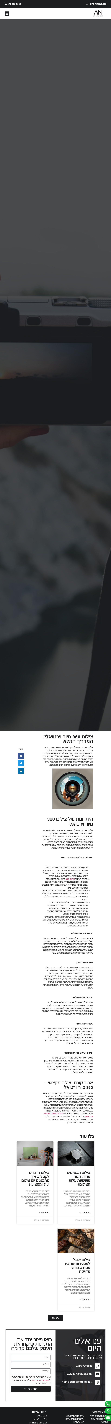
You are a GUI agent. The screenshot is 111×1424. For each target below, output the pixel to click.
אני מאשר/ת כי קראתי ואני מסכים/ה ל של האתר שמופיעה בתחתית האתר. (31, 1380)
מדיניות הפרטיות (40, 1380)
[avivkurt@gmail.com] (97, 1374)
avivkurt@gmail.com (79, 1373)
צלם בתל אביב (40, 1419)
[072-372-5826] (97, 1366)
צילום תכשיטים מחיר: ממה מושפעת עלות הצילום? (99, 1419)
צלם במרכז (41, 1416)
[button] (7, 13)
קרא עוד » (84, 1212)
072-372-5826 (84, 1365)
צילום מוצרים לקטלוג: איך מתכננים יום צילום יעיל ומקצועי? (75, 1419)
